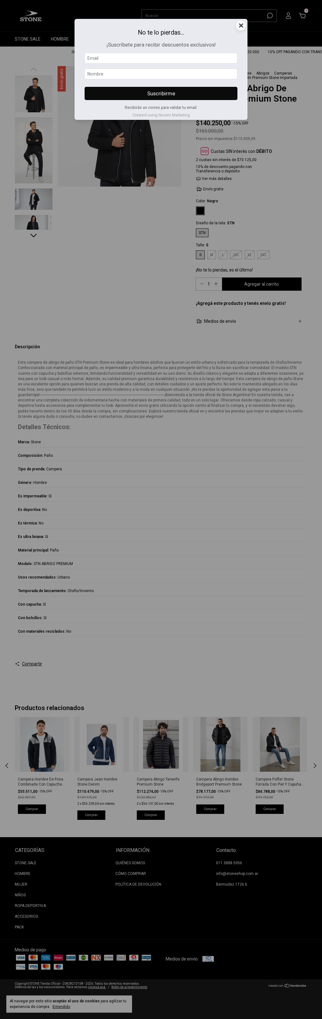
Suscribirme (161, 93)
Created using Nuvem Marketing (161, 115)
